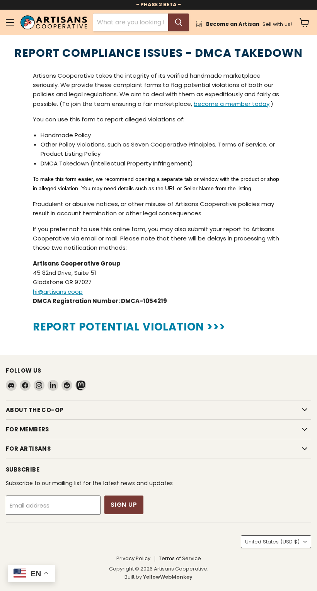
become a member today (231, 104)
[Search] (178, 22)
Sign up (124, 504)
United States (272, 541)
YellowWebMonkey (168, 577)
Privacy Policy (133, 558)
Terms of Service (180, 558)
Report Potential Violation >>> (129, 326)
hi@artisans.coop (58, 292)
